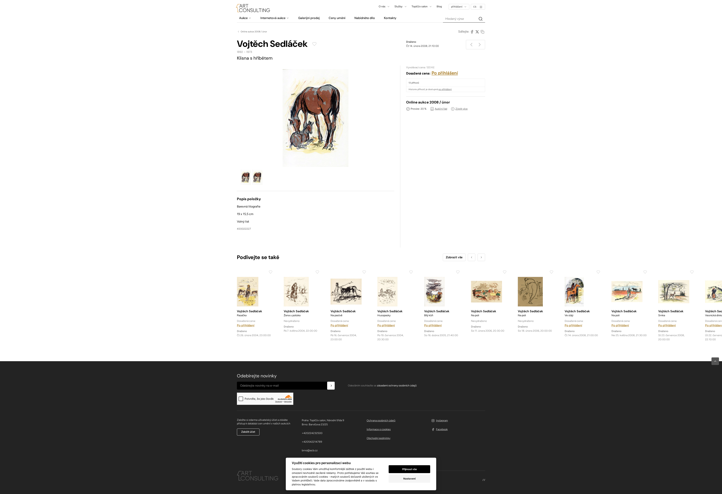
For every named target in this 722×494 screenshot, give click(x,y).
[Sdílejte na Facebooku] (472, 31)
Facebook (442, 429)
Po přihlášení (445, 73)
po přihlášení (445, 89)
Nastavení (409, 478)
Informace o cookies (379, 429)
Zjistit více (461, 108)
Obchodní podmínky (378, 438)
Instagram (442, 420)
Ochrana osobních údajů (381, 420)
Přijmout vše (409, 469)
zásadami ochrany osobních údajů (397, 385)
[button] (715, 361)
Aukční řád (441, 108)
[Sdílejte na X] (477, 31)
